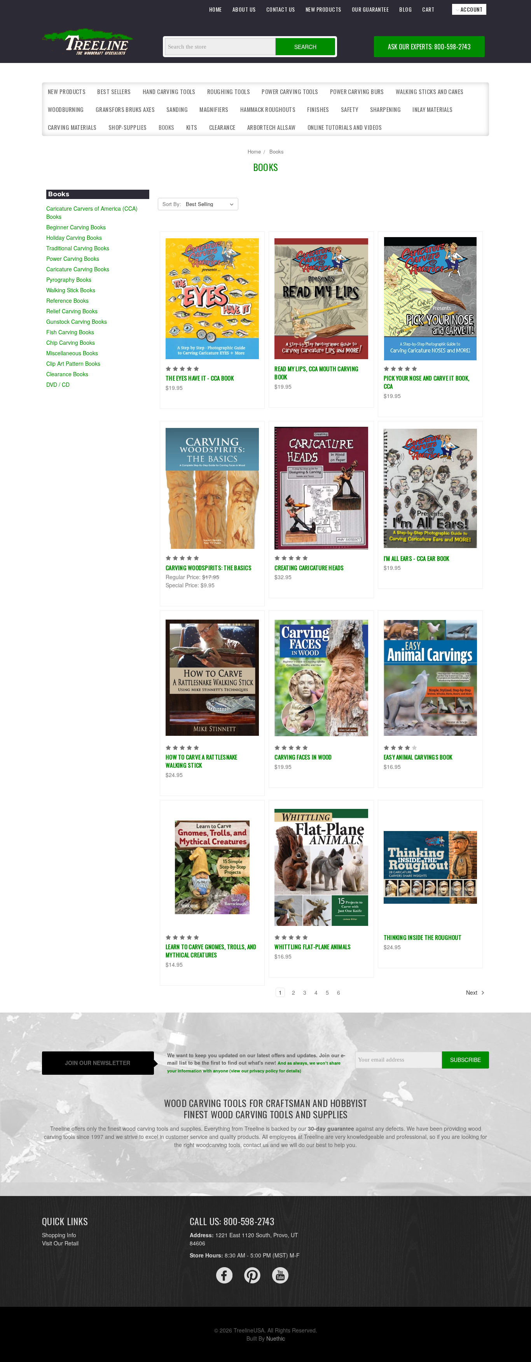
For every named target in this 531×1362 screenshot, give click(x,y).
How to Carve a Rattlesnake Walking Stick (202, 761)
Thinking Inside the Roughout (422, 937)
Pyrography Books (68, 279)
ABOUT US (244, 9)
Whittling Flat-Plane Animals (312, 946)
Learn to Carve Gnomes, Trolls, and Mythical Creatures (211, 950)
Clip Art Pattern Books (73, 363)
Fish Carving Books (70, 332)
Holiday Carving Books (74, 237)
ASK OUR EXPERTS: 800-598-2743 (429, 46)
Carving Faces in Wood (303, 757)
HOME (215, 9)
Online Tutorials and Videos (344, 127)
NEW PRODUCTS (323, 9)
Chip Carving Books (70, 342)
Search (305, 47)
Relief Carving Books (72, 311)
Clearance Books (67, 374)
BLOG (405, 9)
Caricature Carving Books (77, 269)
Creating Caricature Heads (309, 567)
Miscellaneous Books (72, 353)
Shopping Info (59, 1235)
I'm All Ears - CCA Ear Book (416, 558)
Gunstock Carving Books (76, 321)
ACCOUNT (470, 9)
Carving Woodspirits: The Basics (209, 567)
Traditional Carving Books (77, 248)
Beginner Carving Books (76, 227)
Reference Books (67, 300)
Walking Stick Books (70, 290)
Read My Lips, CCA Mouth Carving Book (316, 372)
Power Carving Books (72, 258)
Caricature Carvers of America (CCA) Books (92, 212)
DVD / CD (58, 384)
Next (472, 992)
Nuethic (275, 1338)
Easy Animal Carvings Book (418, 757)
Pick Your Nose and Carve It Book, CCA (426, 382)
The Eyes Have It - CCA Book (200, 378)
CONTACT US (280, 9)
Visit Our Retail (60, 1243)
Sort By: (171, 204)
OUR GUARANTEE (370, 9)
